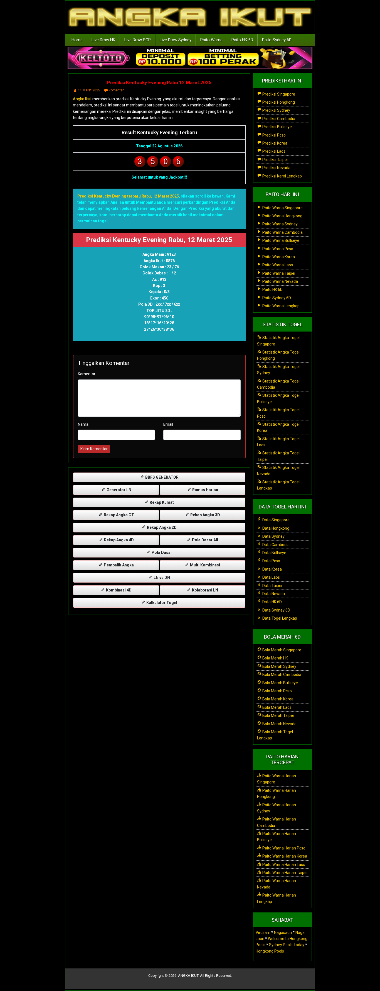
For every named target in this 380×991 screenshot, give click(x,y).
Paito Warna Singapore (282, 208)
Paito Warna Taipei (278, 273)
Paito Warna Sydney (279, 224)
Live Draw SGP (137, 39)
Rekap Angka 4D (118, 540)
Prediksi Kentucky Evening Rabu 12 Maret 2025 (159, 82)
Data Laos (270, 577)
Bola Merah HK (274, 658)
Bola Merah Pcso (276, 691)
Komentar (116, 90)
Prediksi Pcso (273, 135)
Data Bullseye (273, 553)
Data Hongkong (275, 528)
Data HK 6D (271, 602)
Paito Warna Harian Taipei (284, 872)
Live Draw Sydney (175, 39)
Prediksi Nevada (275, 167)
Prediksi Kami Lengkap (281, 176)
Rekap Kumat (161, 502)
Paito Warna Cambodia (282, 232)
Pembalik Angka (118, 565)
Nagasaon (283, 932)
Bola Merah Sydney (278, 666)
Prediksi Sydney (275, 110)
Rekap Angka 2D (161, 527)
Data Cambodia (275, 544)
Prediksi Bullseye (276, 127)
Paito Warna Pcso (277, 249)
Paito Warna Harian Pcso (283, 848)
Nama (83, 424)
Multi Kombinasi (204, 565)
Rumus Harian (204, 490)
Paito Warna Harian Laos (283, 864)
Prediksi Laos (273, 151)
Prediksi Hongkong (278, 102)
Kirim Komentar (94, 449)
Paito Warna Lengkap (280, 306)
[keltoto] (190, 58)
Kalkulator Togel (161, 602)
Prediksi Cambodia (278, 118)
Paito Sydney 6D (277, 39)
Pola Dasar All (204, 540)
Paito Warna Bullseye (280, 240)
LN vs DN (161, 577)
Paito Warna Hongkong (281, 216)
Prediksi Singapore (278, 94)
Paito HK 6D (242, 39)
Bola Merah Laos (276, 707)
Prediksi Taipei (274, 159)
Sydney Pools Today (286, 945)
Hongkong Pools (270, 951)
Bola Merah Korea (277, 699)
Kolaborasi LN (204, 590)
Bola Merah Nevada (279, 724)
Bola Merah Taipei (277, 715)
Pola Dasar (161, 552)
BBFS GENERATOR (161, 477)
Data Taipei (271, 585)
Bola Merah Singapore (281, 650)
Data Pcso (270, 561)
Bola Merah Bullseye (279, 683)
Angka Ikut (82, 99)
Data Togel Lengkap (279, 618)
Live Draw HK (103, 39)
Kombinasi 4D (118, 590)
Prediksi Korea (274, 143)
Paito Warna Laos (277, 265)
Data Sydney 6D (275, 610)
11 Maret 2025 (89, 90)
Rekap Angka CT (118, 515)
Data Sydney (273, 536)
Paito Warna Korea (278, 257)
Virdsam (263, 932)
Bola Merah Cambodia (281, 674)
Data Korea (271, 569)
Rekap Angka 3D (204, 515)
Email (168, 424)
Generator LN (118, 490)
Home (77, 39)
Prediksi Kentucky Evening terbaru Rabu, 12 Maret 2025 (128, 196)
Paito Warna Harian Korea (284, 856)
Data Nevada (273, 593)
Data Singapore (275, 520)
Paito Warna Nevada (279, 281)
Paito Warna (211, 39)
